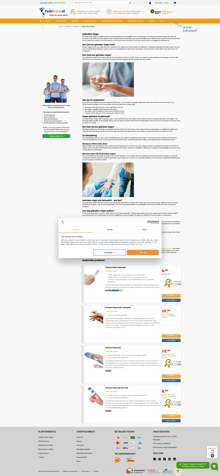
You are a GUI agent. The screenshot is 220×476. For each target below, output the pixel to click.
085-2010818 (59, 3)
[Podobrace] (40, 20)
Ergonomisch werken (135, 21)
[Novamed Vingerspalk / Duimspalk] (131, 342)
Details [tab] (110, 229)
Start (60, 26)
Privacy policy (85, 471)
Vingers (77, 26)
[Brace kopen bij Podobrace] (53, 12)
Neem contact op (56, 136)
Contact (166, 3)
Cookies (96, 471)
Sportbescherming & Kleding (112, 21)
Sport (121, 290)
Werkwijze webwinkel (84, 453)
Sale (161, 21)
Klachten (68, 26)
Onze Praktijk (159, 3)
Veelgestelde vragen (45, 437)
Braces (47, 21)
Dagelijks (108, 290)
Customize (108, 252)
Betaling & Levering (45, 445)
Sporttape (75, 21)
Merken (151, 21)
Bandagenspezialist (83, 449)
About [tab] (144, 229)
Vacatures (80, 445)
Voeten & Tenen (90, 21)
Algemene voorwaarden (70, 471)
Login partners (43, 453)
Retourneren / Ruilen (45, 449)
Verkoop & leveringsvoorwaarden (48, 471)
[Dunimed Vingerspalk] (131, 383)
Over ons (80, 437)
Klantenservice (43, 441)
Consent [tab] (75, 229)
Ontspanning (115, 290)
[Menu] (216, 447)
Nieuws (79, 441)
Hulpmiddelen (61, 21)
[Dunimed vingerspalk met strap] (131, 423)
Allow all (142, 252)
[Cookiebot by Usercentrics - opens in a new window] (149, 222)
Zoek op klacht (50, 26)
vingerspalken (167, 248)
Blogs (79, 461)
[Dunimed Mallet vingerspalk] (131, 302)
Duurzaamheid (82, 457)
